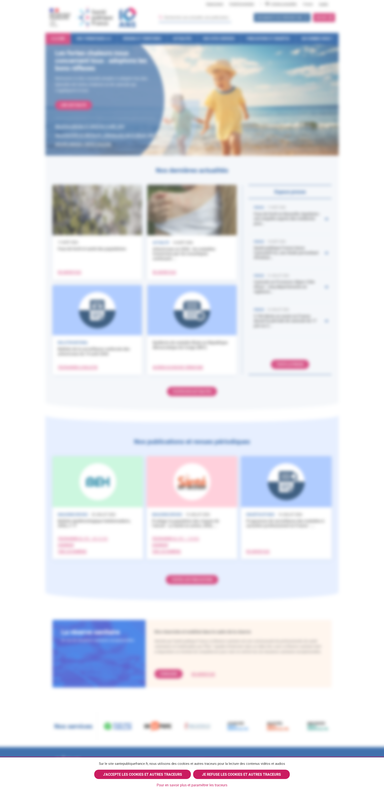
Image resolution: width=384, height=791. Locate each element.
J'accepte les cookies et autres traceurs (142, 774)
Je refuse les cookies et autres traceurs (241, 774)
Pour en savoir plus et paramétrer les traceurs (192, 785)
